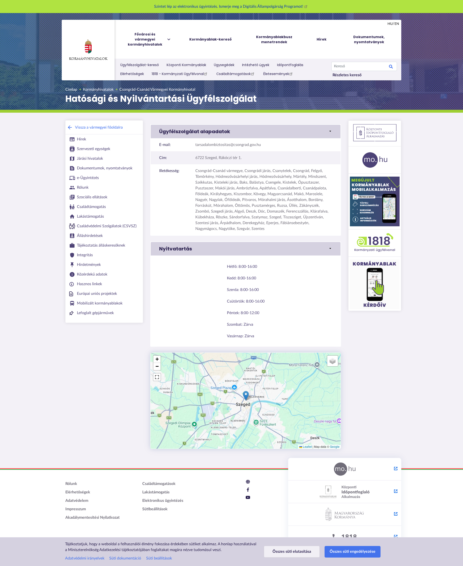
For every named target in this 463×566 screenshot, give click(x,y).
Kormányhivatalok (88, 59)
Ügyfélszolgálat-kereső (139, 64)
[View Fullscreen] (157, 377)
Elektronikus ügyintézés (162, 501)
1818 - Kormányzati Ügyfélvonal (178, 73)
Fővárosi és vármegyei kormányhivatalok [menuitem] (145, 39)
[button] (245, 131)
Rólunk (71, 484)
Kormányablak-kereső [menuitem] (210, 39)
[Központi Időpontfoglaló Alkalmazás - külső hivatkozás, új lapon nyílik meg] (344, 492)
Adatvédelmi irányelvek (84, 558)
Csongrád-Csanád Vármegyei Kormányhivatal (157, 89)
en (397, 24)
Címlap (71, 89)
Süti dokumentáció (125, 558)
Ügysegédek (224, 64)
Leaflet (307, 446)
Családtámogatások (233, 73)
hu (390, 24)
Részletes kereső (347, 75)
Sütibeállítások (155, 509)
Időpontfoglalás (290, 64)
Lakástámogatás (156, 492)
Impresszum (75, 509)
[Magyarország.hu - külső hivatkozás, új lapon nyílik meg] (344, 469)
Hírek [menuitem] (322, 39)
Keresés (391, 67)
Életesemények (276, 73)
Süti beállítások (159, 558)
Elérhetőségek (132, 73)
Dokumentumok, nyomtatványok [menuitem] (369, 39)
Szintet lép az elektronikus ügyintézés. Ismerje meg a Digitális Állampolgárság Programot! (229, 6)
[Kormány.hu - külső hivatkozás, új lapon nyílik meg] (344, 514)
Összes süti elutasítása (291, 551)
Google (335, 446)
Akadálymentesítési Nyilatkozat (92, 517)
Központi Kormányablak (186, 64)
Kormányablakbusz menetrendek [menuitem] (274, 39)
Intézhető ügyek (255, 64)
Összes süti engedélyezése (352, 551)
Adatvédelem (76, 501)
